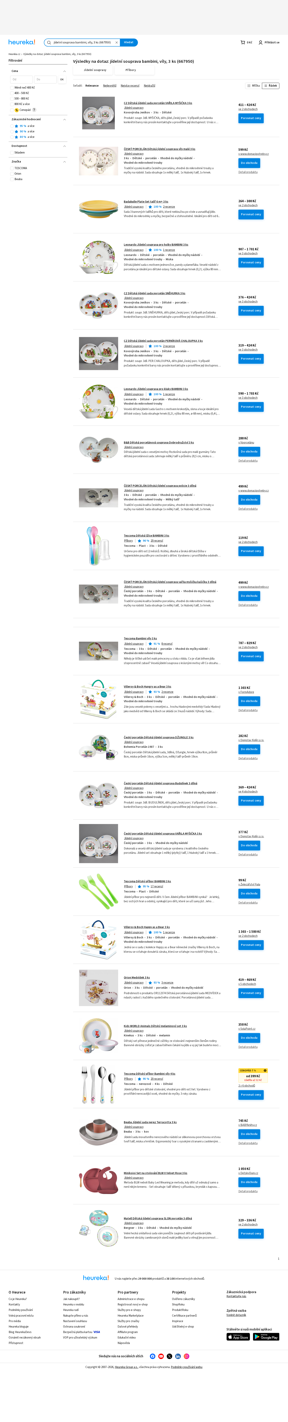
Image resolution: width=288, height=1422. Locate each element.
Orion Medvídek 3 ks (137, 978)
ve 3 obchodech (248, 254)
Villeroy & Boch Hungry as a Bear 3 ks (147, 687)
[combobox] (82, 43)
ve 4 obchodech (248, 792)
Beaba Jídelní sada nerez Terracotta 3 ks (150, 1122)
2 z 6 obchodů (246, 1086)
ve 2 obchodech (248, 109)
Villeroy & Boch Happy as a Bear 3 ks (147, 927)
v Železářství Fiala (249, 885)
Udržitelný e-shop (183, 1327)
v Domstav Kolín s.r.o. (251, 740)
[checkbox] (12, 88)
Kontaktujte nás (236, 1296)
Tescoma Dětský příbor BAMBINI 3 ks (147, 881)
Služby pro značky (128, 1321)
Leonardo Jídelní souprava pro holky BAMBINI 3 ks (156, 245)
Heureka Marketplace (131, 1316)
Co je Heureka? (18, 1299)
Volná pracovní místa (21, 1316)
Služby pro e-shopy (129, 1310)
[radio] (12, 126)
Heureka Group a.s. (126, 1367)
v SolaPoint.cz (246, 1029)
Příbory (128, 541)
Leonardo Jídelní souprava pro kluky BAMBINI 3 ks (156, 389)
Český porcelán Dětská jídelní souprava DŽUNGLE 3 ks (159, 737)
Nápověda (124, 1343)
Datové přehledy (128, 1327)
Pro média (15, 1321)
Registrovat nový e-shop (133, 1305)
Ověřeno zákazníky (183, 1299)
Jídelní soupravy (134, 108)
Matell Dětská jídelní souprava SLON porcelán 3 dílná (158, 1218)
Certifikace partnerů (184, 1316)
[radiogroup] (38, 131)
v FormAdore (246, 692)
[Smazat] (116, 43)
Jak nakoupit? (71, 1299)
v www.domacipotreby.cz (253, 154)
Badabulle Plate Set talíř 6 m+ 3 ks (146, 202)
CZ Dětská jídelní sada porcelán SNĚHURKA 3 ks (154, 293)
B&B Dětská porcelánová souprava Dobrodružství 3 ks (159, 443)
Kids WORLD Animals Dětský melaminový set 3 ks (155, 1026)
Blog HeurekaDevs (20, 1332)
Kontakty (14, 1305)
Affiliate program (128, 1332)
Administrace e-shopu (131, 1299)
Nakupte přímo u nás (75, 1316)
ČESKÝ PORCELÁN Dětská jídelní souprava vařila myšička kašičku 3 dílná (170, 582)
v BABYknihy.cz (247, 1125)
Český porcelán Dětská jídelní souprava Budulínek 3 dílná (160, 783)
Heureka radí (71, 1310)
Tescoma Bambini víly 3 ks (140, 638)
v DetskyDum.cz (248, 1173)
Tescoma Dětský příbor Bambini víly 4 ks (149, 1074)
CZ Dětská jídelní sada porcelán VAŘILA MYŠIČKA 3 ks (158, 103)
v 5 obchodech (247, 984)
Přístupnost (16, 1343)
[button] (21, 79)
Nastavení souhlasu (75, 1321)
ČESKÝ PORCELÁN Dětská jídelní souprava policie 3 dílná (160, 486)
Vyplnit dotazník (236, 1315)
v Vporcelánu (246, 443)
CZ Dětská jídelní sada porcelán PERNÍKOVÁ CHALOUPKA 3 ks (163, 341)
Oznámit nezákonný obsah (25, 1338)
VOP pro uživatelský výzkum (80, 1338)
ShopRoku (178, 1305)
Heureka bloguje (19, 1327)
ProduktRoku (180, 1310)
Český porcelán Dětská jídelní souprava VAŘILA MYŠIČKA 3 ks (163, 834)
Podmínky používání (21, 1310)
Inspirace (177, 1321)
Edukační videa (127, 1338)
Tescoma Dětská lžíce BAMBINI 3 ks (146, 536)
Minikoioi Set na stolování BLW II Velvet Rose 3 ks (155, 1173)
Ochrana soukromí (74, 1327)
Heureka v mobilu (73, 1305)
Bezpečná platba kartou (77, 1332)
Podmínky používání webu (186, 1367)
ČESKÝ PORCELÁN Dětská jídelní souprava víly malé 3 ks (159, 149)
